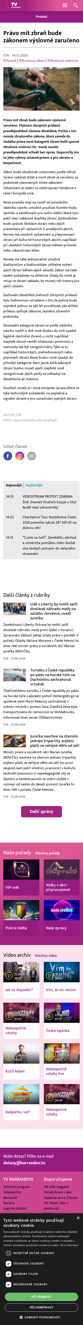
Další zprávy (41, 811)
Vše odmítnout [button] (41, 1307)
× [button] (78, 1218)
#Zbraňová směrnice (62, 61)
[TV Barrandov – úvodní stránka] (12, 5)
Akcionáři (10, 1198)
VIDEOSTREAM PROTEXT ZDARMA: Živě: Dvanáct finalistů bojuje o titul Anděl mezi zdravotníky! (49, 502)
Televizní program (16, 1187)
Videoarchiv (12, 1192)
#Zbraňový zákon (32, 61)
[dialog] (41, 1269)
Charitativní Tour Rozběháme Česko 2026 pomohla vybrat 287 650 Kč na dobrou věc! (49, 522)
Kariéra (8, 1203)
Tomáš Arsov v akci (58, 1192)
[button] (41, 1317)
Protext (41, 17)
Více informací (69, 1245)
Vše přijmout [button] (41, 1297)
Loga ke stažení (15, 1208)
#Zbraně (9, 61)
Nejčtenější (34, 485)
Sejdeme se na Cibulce (60, 1198)
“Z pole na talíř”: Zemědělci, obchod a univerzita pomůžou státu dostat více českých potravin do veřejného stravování (49, 546)
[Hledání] (76, 5)
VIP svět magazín (56, 1187)
